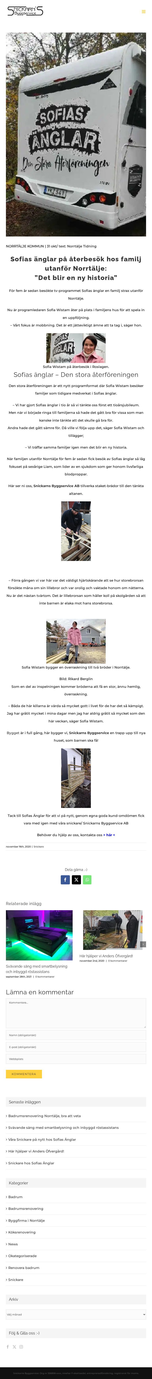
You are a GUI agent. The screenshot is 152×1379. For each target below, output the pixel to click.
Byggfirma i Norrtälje (26, 1221)
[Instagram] (21, 1347)
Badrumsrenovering (25, 1209)
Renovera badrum (23, 1268)
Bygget (13, 733)
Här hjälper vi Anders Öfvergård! (106, 956)
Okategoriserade (22, 1256)
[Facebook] (8, 1347)
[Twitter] (14, 1347)
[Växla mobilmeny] (144, 12)
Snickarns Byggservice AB (56, 486)
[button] (9, 944)
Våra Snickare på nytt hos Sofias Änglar (42, 1140)
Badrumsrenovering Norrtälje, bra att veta (44, 1116)
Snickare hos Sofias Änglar (31, 1163)
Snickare (39, 846)
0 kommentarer (44, 976)
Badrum (15, 1197)
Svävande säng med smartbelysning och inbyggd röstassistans (63, 1128)
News (13, 1244)
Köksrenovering (22, 1232)
